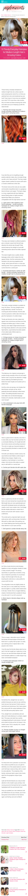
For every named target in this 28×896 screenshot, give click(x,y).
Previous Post (5, 839)
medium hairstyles (16, 831)
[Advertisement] (14, 74)
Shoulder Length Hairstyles (7, 833)
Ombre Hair (22, 831)
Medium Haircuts (7, 15)
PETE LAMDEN (6, 58)
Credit (3, 143)
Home (2, 15)
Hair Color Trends (8, 831)
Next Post (24, 839)
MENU (6, 2)
